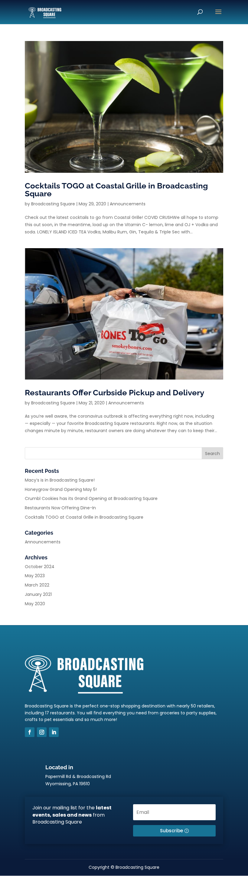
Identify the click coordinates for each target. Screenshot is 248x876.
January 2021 (38, 594)
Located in (59, 767)
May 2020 (35, 604)
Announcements (127, 204)
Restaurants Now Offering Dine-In (60, 508)
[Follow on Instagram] (42, 732)
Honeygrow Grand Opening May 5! (61, 489)
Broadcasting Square (53, 204)
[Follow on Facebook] (29, 732)
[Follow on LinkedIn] (54, 732)
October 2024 (39, 567)
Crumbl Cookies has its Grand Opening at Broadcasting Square (91, 498)
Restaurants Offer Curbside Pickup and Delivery (114, 392)
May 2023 (35, 576)
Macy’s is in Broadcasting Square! (60, 480)
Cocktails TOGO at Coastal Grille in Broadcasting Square (116, 189)
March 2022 (37, 585)
